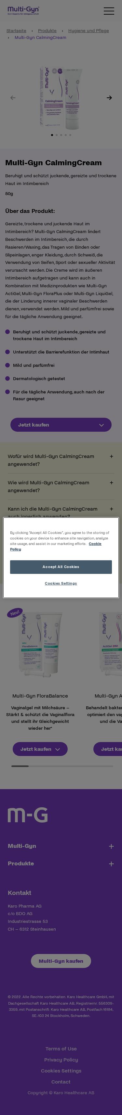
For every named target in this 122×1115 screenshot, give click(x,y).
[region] (61, 557)
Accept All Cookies (61, 567)
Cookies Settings (61, 583)
